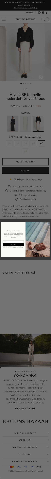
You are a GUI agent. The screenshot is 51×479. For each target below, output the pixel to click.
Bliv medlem (13, 244)
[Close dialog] (48, 223)
